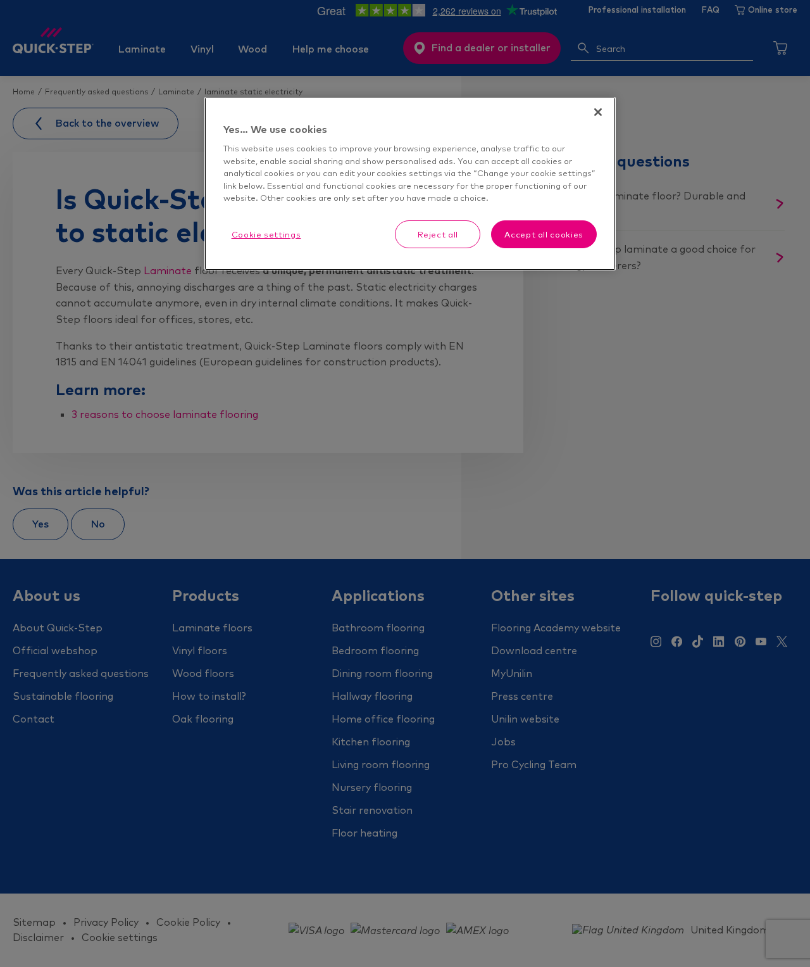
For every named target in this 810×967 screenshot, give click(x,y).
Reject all (438, 234)
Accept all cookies (543, 234)
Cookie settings (266, 234)
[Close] (598, 112)
